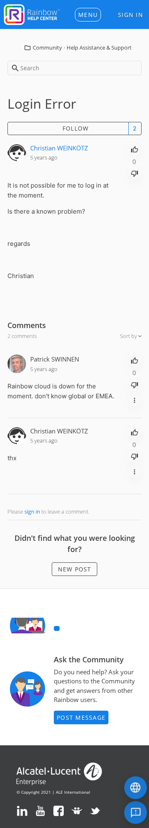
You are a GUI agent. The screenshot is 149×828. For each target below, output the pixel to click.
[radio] (134, 149)
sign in (32, 511)
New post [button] (74, 569)
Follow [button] (75, 128)
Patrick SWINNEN (54, 359)
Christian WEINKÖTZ (59, 148)
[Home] (32, 14)
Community (47, 47)
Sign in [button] (130, 15)
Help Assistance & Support (99, 47)
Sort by (129, 336)
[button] (88, 14)
